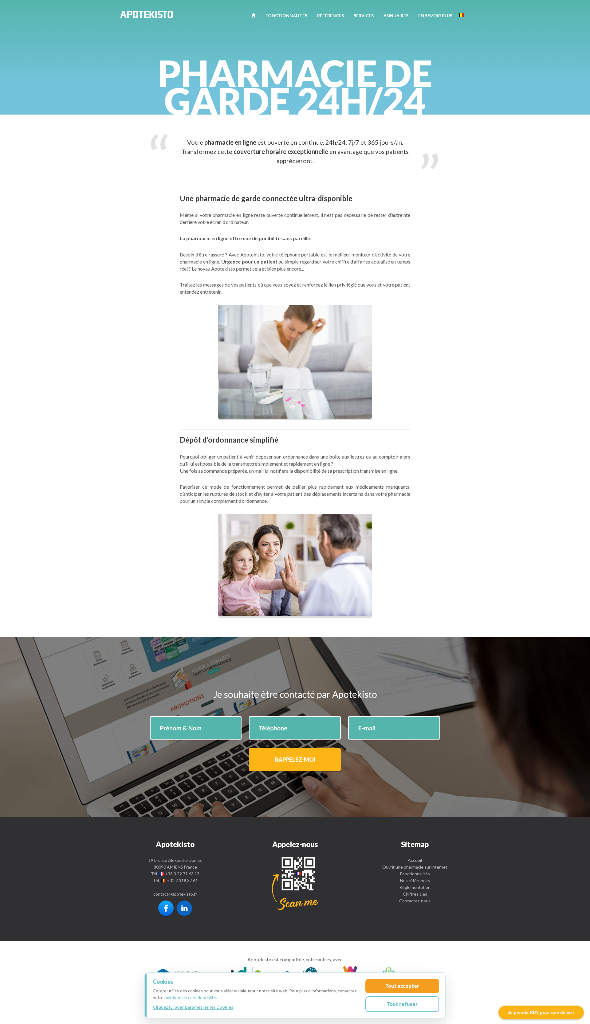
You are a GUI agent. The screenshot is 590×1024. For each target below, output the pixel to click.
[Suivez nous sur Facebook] (166, 908)
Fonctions (286, 15)
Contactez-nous (415, 900)
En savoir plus (435, 15)
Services (364, 15)
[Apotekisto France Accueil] (253, 15)
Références (330, 15)
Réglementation (415, 887)
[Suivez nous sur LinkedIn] (184, 908)
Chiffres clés (415, 894)
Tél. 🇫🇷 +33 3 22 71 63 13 (175, 873)
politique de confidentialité (190, 997)
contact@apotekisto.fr (175, 894)
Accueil (415, 860)
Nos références (415, 880)
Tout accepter (402, 986)
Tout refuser (402, 1004)
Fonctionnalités (415, 873)
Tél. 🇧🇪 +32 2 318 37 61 (175, 880)
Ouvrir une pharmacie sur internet (414, 867)
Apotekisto (146, 16)
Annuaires (396, 15)
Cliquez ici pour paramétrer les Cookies (193, 1007)
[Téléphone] (295, 883)
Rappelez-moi (295, 759)
